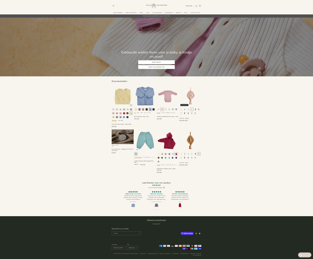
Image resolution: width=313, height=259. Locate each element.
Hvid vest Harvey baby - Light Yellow (121, 124)
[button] (113, 6)
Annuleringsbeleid (197, 255)
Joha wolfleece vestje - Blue (141, 116)
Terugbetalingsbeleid (153, 253)
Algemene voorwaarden (165, 253)
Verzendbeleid (175, 253)
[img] (156, 185)
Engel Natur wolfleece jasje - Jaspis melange (166, 169)
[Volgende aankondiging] (201, 16)
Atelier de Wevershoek (123, 253)
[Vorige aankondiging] (112, 16)
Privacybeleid (143, 253)
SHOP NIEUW (156, 62)
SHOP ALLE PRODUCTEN (156, 67)
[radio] (113, 109)
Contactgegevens (184, 253)
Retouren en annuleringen (156, 220)
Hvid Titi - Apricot (184, 118)
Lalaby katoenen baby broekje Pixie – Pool (144, 161)
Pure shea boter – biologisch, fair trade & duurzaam (122, 149)
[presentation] (155, 157)
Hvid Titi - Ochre (183, 162)
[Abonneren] (139, 233)
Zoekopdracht (156, 224)
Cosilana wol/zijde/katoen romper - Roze (167, 116)
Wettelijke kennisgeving (195, 253)
